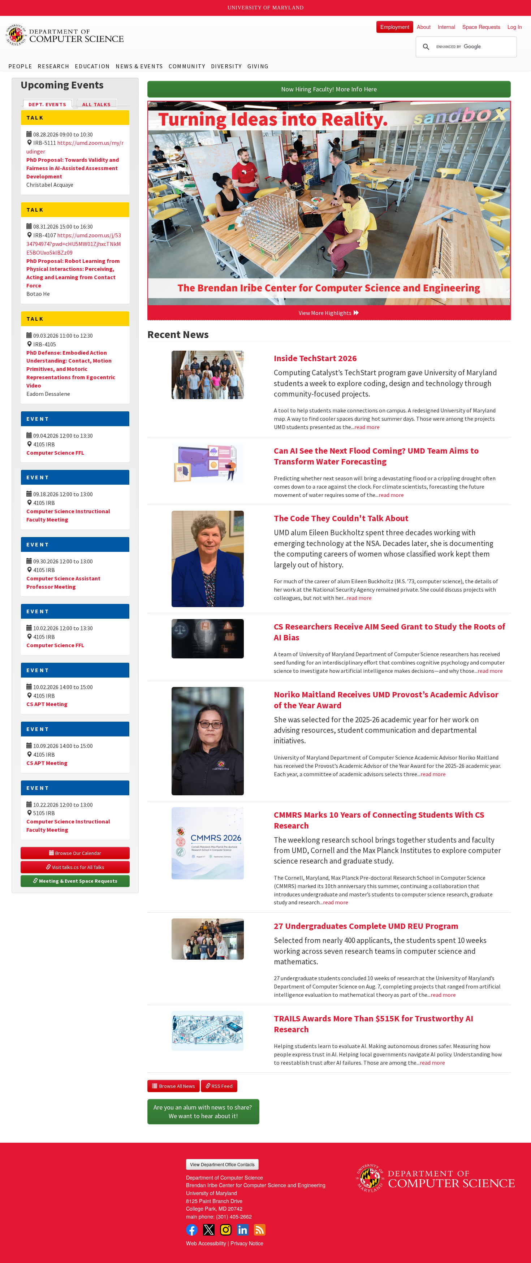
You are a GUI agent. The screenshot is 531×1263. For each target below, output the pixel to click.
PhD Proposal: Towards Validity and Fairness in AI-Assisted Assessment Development (72, 168)
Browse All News (176, 1086)
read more (367, 427)
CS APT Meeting (47, 704)
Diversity (226, 66)
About (424, 26)
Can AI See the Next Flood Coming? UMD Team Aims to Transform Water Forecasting (376, 456)
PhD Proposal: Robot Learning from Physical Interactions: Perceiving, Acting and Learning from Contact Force (73, 273)
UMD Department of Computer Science (65, 35)
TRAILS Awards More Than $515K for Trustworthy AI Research (373, 1024)
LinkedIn (243, 1230)
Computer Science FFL (55, 452)
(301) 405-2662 (234, 1216)
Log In (515, 26)
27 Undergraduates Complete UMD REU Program (366, 925)
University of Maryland (266, 7)
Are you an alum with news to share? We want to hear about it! (203, 1111)
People (20, 66)
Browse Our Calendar (77, 853)
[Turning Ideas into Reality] (329, 203)
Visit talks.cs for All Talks (77, 867)
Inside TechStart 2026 (315, 358)
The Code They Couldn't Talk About (341, 518)
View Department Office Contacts (222, 1164)
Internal (446, 26)
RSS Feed (222, 1086)
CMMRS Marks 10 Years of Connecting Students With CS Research (379, 820)
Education (92, 66)
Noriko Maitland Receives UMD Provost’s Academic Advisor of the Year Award (386, 700)
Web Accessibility (206, 1243)
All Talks (96, 104)
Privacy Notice (246, 1243)
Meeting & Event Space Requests (77, 881)
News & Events (139, 66)
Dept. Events (51, 104)
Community (187, 66)
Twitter (209, 1230)
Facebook (192, 1230)
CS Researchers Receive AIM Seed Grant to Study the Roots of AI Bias (389, 632)
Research (53, 66)
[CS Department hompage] (435, 1175)
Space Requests (481, 26)
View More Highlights (326, 312)
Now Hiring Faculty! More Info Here (329, 89)
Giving (258, 66)
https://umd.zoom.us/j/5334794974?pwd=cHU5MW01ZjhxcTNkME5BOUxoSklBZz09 (73, 244)
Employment (394, 26)
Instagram (226, 1230)
